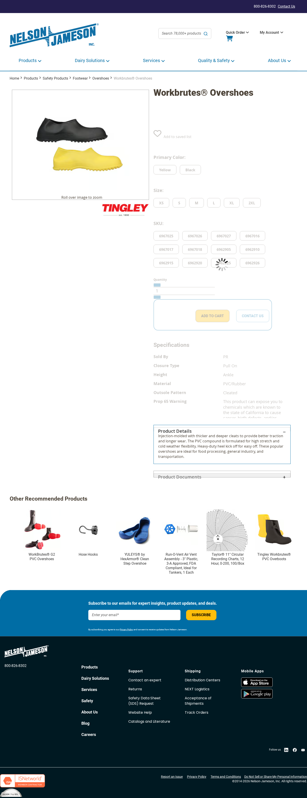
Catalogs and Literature (149, 721)
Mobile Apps (252, 671)
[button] (235, 32)
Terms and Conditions (226, 776)
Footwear (80, 78)
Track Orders (196, 712)
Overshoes (100, 78)
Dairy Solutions (95, 678)
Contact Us (286, 6)
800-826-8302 (15, 666)
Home (14, 78)
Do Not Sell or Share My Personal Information (275, 776)
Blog (85, 723)
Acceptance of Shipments (198, 700)
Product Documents (179, 475)
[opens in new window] (267, 682)
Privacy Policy (126, 629)
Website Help (140, 712)
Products (31, 78)
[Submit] (205, 33)
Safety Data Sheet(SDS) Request (144, 700)
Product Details (175, 429)
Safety (87, 700)
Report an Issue (172, 776)
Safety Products (55, 78)
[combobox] (184, 33)
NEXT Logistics (197, 689)
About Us (89, 712)
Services (89, 689)
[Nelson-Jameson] (54, 35)
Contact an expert (144, 680)
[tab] (222, 444)
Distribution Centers (202, 680)
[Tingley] (125, 209)
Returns (135, 689)
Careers (88, 734)
